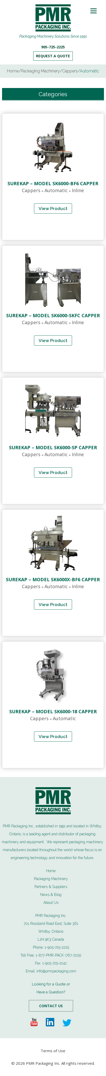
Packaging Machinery (51, 879)
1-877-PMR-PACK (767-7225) (58, 955)
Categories (53, 94)
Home (51, 871)
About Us (50, 903)
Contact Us (51, 1005)
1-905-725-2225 (57, 947)
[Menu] (93, 11)
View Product (53, 208)
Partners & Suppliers (50, 887)
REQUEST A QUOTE (53, 55)
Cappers (31, 190)
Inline (78, 190)
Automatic (56, 190)
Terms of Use (53, 1050)
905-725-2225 (53, 47)
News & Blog (50, 895)
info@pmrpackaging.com (56, 971)
